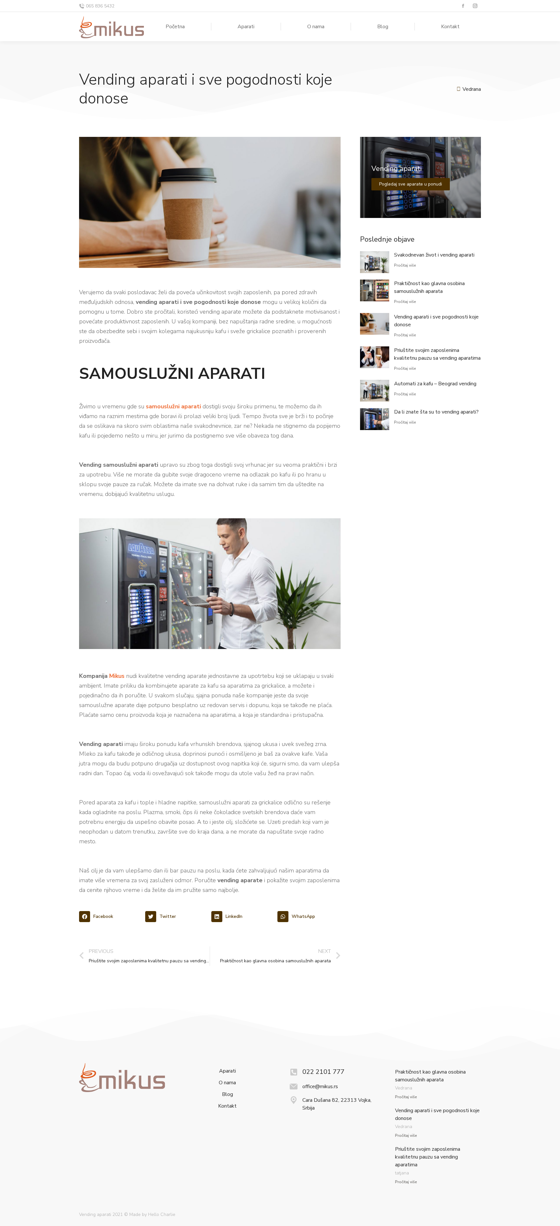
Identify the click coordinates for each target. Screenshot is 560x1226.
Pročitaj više (405, 265)
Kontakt (227, 1106)
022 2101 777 (323, 1071)
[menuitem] (175, 26)
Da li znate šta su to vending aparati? (436, 411)
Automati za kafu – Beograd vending (435, 383)
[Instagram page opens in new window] (475, 6)
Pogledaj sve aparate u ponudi (410, 184)
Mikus (116, 676)
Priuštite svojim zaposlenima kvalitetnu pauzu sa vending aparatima (427, 1157)
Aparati (227, 1071)
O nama (227, 1083)
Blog (227, 1094)
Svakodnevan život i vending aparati (434, 254)
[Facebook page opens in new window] (463, 6)
